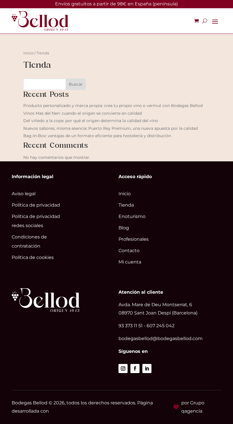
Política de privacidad (36, 205)
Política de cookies (33, 257)
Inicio (28, 53)
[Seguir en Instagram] (123, 368)
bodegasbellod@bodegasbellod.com (160, 338)
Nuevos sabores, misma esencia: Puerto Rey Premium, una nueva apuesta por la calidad (110, 128)
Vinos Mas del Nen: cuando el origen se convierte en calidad (82, 113)
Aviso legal (24, 193)
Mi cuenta (129, 262)
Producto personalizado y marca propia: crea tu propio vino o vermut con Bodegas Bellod (113, 105)
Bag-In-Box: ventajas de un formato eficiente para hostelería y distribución (97, 135)
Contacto (129, 250)
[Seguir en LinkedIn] (146, 368)
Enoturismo (131, 216)
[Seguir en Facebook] (135, 368)
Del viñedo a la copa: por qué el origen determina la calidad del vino (90, 120)
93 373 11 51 (130, 325)
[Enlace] (40, 21)
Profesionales (133, 239)
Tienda (126, 205)
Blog (123, 227)
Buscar (76, 84)
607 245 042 (160, 325)
